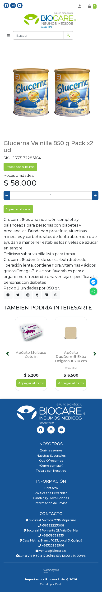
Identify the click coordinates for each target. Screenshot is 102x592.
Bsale (58, 584)
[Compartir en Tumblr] (37, 295)
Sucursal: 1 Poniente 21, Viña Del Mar (52, 530)
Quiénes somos (51, 450)
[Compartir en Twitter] (18, 295)
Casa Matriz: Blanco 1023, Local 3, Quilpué (52, 540)
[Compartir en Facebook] (8, 295)
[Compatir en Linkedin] (46, 295)
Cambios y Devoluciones (51, 498)
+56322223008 (52, 525)
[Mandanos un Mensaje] (93, 282)
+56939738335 (52, 535)
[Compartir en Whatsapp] (55, 295)
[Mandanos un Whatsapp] (93, 291)
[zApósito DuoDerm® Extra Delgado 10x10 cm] (71, 333)
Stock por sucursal (20, 167)
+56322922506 (52, 545)
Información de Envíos (51, 503)
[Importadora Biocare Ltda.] (51, 20)
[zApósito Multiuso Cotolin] (31, 333)
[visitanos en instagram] (13, 5)
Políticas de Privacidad (51, 493)
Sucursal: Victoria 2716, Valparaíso (52, 520)
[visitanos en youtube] (20, 5)
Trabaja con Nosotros (51, 470)
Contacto (51, 488)
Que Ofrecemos (51, 460)
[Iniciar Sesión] (79, 6)
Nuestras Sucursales (51, 455)
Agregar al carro (18, 209)
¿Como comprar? (51, 465)
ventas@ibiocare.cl (52, 550)
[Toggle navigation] (8, 35)
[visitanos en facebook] (6, 5)
